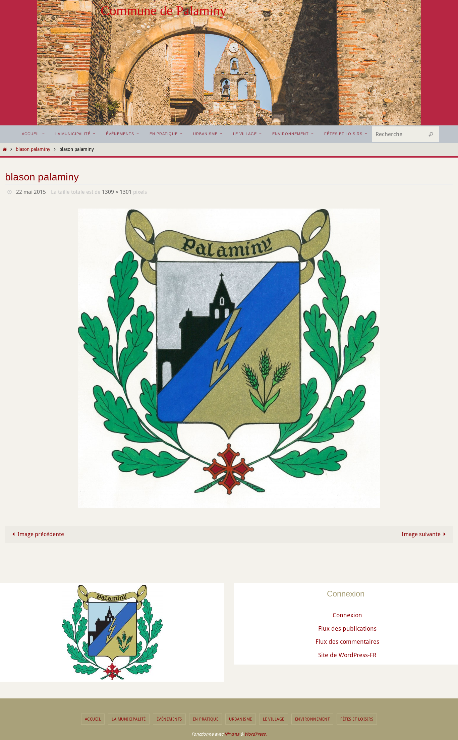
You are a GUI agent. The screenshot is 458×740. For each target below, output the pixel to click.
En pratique (206, 719)
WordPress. (255, 734)
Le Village (273, 719)
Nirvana (231, 734)
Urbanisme (240, 719)
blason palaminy (33, 149)
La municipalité (129, 719)
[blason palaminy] (229, 359)
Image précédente (40, 534)
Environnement (312, 719)
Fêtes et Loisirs (356, 719)
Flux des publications (347, 628)
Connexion (347, 615)
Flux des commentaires (347, 641)
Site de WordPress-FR (347, 655)
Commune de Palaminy (164, 10)
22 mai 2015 (31, 191)
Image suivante (421, 534)
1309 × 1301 (117, 191)
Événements (169, 719)
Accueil (93, 719)
